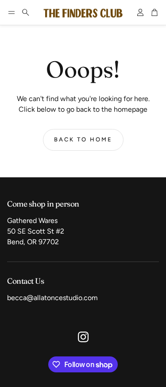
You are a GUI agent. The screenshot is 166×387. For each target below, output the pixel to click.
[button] (11, 12)
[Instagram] (83, 337)
